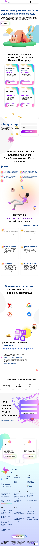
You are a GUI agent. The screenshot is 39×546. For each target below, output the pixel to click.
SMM (27, 483)
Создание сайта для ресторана (19, 498)
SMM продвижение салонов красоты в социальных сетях (32, 502)
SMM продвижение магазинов (32, 500)
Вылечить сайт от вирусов (31, 511)
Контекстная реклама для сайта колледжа (6, 501)
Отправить (29, 131)
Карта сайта (16, 485)
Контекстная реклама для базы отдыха (6, 503)
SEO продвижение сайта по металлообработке (6, 522)
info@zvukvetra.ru (6, 484)
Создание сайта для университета (17, 501)
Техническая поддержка (9, 444)
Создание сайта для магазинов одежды (19, 497)
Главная (15, 478)
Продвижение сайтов (30, 482)
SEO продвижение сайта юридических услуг (5, 530)
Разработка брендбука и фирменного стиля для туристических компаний (18, 516)
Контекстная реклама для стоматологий (5, 494)
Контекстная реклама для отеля (6, 498)
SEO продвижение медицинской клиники (6, 525)
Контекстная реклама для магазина (5, 497)
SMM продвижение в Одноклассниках (30, 496)
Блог (14, 483)
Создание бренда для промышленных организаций (19, 513)
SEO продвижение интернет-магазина (6, 513)
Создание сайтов (30, 481)
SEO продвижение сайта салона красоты (6, 519)
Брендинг (28, 478)
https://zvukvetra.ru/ (13, 544)
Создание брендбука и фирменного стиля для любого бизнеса (19, 510)
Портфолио (29, 487)
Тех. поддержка (29, 486)
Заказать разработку (10, 456)
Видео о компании (17, 477)
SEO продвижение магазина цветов (6, 527)
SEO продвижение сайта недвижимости (5, 517)
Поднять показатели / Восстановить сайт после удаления (31, 514)
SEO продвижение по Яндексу (6, 510)
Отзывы (15, 481)
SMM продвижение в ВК (31, 493)
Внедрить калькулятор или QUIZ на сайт (32, 520)
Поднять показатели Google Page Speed (31, 509)
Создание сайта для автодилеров (17, 494)
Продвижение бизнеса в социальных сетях (31, 498)
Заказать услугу (12, 82)
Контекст (28, 485)
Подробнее (5, 23)
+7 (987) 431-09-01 (7, 476)
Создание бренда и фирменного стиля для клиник (19, 519)
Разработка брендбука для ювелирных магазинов (18, 521)
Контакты (15, 482)
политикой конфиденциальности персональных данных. (32, 543)
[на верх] (2, 544)
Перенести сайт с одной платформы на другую (31, 517)
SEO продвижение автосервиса (6, 514)
